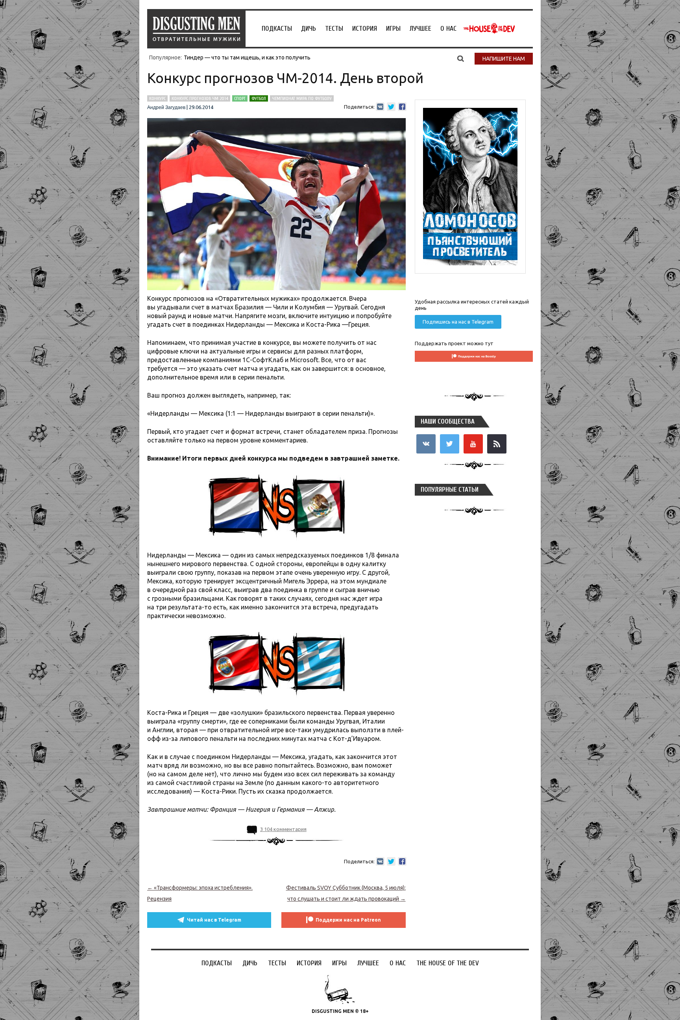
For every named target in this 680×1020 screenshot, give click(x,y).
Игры (393, 28)
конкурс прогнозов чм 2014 (200, 98)
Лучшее (420, 28)
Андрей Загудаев (166, 107)
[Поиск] (461, 58)
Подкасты (277, 28)
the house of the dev (489, 28)
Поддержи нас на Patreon (348, 919)
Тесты (334, 28)
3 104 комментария (283, 829)
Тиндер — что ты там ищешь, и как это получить (247, 57)
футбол (258, 98)
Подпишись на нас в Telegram (458, 321)
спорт (240, 98)
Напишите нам (503, 59)
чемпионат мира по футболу (302, 98)
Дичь (308, 28)
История (364, 28)
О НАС (448, 28)
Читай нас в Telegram (214, 919)
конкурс (157, 98)
